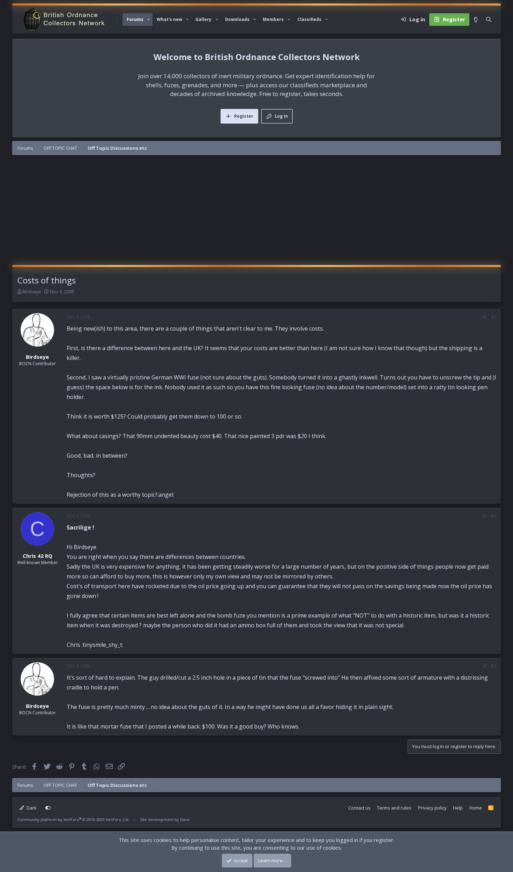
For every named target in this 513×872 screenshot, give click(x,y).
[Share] (484, 317)
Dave (184, 819)
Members (273, 19)
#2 (494, 516)
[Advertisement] (256, 212)
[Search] (489, 19)
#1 (494, 317)
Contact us (359, 808)
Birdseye (31, 291)
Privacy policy (432, 808)
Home (475, 808)
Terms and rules (394, 808)
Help (458, 808)
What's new (169, 19)
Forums (135, 19)
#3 (494, 666)
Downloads (237, 19)
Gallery (203, 19)
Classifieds (309, 19)
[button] (149, 19)
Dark (31, 808)
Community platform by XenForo (73, 819)
